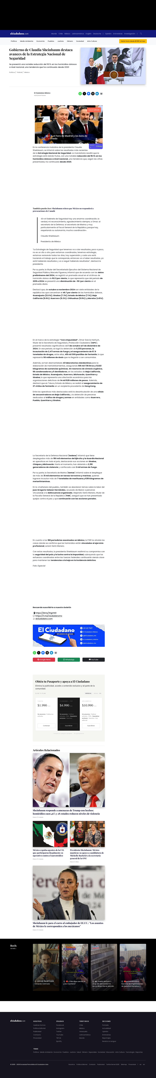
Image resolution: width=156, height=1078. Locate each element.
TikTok (58, 1038)
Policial (19, 72)
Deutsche (97, 33)
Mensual (88, 693)
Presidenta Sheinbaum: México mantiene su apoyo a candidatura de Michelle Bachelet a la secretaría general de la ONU (87, 854)
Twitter (59, 1031)
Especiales (93, 1052)
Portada (105, 1025)
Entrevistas (117, 33)
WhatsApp (69, 659)
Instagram (60, 1028)
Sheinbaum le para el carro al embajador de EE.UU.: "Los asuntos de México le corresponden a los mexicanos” (68, 924)
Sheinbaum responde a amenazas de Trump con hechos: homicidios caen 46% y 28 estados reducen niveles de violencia (66, 812)
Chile (61, 33)
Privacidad (37, 1038)
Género (70, 41)
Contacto (37, 1035)
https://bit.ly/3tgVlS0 (46, 613)
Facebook (60, 1025)
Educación (110, 1052)
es (140, 1064)
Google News (45, 659)
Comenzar (46, 726)
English (88, 33)
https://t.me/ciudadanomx (49, 616)
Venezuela (83, 1031)
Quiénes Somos (39, 1025)
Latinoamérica (78, 33)
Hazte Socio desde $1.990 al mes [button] (133, 41)
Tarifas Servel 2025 (112, 1064)
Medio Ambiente (26, 41)
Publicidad (37, 1031)
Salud (79, 1052)
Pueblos (51, 41)
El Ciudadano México (42, 93)
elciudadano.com (44, 619)
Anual (97, 693)
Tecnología (130, 1052)
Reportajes (106, 1038)
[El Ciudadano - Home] (19, 33)
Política (14, 41)
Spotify (59, 1041)
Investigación (129, 33)
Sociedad (80, 41)
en (144, 1064)
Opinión (108, 33)
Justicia (61, 41)
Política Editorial (39, 1028)
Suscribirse (68, 726)
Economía (40, 41)
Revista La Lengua (109, 1041)
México (67, 33)
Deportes (139, 1052)
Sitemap (124, 1064)
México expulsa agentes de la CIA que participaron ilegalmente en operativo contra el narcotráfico (48, 853)
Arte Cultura (92, 41)
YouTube (94, 659)
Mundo (54, 33)
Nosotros (72, 1064)
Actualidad (106, 1028)
